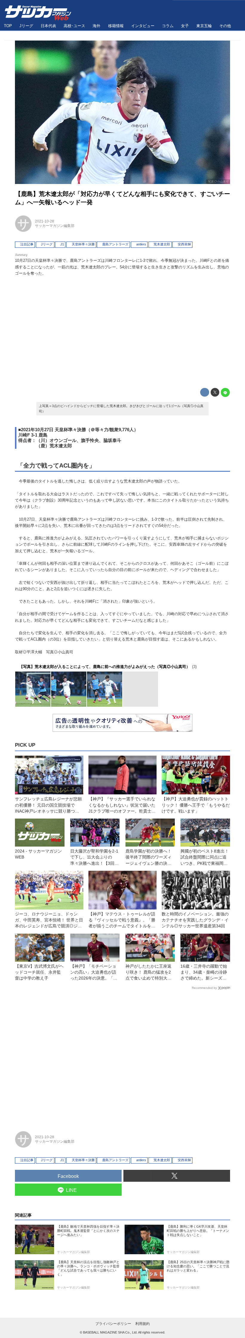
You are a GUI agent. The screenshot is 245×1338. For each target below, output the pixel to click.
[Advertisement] (122, 330)
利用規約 (142, 1323)
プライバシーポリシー (113, 1323)
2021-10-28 (44, 221)
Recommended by (204, 987)
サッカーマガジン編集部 (54, 226)
